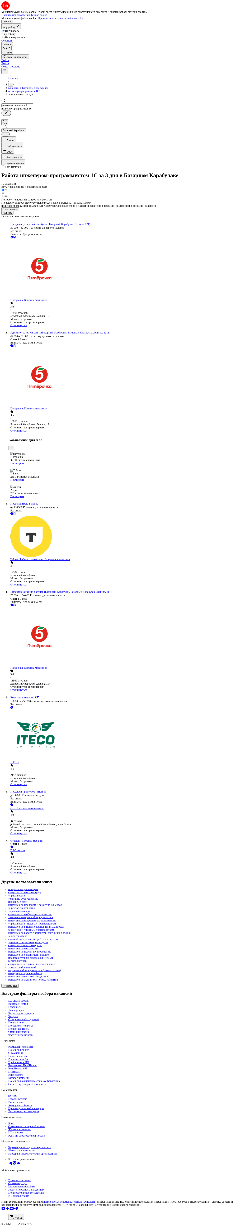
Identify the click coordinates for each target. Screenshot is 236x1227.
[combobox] (17, 105)
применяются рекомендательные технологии (69, 1201)
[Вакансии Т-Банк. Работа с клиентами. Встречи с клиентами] (121, 537)
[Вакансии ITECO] (121, 735)
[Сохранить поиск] (4, 122)
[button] (5, 60)
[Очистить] (6, 113)
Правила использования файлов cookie (61, 18)
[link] (7, 52)
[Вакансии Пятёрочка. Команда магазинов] (121, 269)
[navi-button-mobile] (4, 71)
